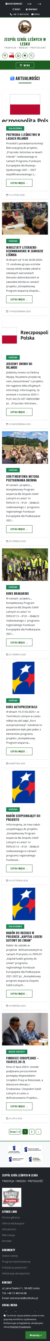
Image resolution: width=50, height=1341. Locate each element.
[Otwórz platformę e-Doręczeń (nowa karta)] (18, 55)
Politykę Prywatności (20, 1326)
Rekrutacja (8, 1235)
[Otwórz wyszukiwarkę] (31, 55)
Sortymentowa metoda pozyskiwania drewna (22, 478)
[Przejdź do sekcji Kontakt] (25, 55)
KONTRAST (33, 9)
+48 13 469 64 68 (20, 14)
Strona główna (11, 1217)
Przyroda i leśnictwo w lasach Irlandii (23, 136)
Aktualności (9, 1229)
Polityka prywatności (14, 1267)
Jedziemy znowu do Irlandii (19, 365)
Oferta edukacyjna (13, 1223)
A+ (30, 3)
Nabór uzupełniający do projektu (23, 817)
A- (40, 3)
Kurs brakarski (17, 593)
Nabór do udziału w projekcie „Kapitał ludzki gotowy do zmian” (24, 936)
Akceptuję (35, 1335)
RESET (17, 9)
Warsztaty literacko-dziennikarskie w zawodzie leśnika (24, 251)
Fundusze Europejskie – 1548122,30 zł (22, 1060)
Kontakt (7, 1241)
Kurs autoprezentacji (21, 706)
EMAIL (36, 14)
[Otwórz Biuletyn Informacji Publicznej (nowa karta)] (11, 55)
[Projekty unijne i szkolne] (5, 55)
